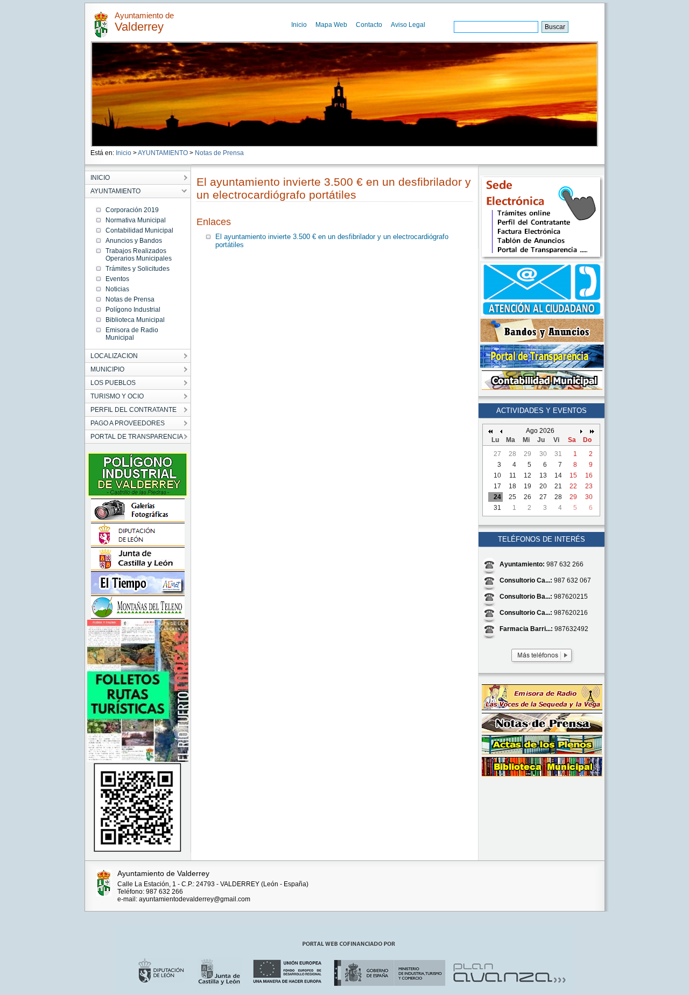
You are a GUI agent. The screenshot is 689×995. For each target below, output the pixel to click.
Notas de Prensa (219, 153)
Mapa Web (331, 25)
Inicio (299, 25)
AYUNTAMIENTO (163, 153)
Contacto (369, 25)
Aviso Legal (408, 25)
